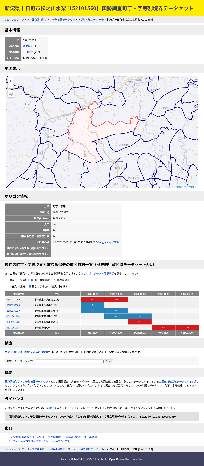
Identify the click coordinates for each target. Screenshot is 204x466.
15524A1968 (13, 321)
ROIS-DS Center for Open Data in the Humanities (115, 459)
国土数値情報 (42, 280)
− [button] (10, 85)
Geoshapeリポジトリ (17, 19)
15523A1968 (13, 316)
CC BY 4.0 (51, 408)
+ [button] (10, 80)
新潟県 (27, 46)
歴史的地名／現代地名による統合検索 (26, 352)
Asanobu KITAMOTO (72, 459)
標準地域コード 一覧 (92, 19)
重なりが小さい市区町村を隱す (49, 286)
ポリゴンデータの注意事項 (99, 273)
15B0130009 (13, 299)
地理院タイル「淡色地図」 (186, 186)
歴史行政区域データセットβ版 (178, 381)
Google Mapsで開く (108, 242)
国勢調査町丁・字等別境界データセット (55, 19)
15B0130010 (13, 310)
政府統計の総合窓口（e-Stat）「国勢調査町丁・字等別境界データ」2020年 (54, 437)
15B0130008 (13, 305)
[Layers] (11, 93)
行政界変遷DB (62, 280)
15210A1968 (13, 327)
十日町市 (28, 52)
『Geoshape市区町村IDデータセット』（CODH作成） (41, 441)
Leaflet (172, 186)
